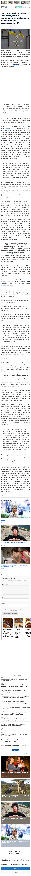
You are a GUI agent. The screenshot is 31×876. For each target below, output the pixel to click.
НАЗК (11, 255)
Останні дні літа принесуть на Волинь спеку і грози (15, 730)
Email (4, 603)
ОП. (23, 400)
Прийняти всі (15, 868)
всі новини (15, 750)
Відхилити (15, 872)
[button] (29, 853)
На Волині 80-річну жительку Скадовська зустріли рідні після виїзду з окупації (15, 740)
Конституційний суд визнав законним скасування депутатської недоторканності (8, 633)
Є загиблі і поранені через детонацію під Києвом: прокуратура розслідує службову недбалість (14, 719)
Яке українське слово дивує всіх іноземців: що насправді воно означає (14, 734)
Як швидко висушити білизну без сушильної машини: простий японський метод (13, 725)
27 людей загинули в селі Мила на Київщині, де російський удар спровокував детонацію (14, 691)
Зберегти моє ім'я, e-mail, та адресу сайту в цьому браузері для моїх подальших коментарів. (16, 610)
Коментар (5, 584)
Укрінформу (17, 64)
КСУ (3, 495)
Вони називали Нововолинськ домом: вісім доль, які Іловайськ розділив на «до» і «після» (15, 696)
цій (23, 864)
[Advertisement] (15, 87)
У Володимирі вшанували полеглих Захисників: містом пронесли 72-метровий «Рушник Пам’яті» (15, 685)
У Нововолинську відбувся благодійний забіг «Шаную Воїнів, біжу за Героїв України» (14, 713)
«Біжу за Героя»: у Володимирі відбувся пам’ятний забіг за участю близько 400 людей (14, 702)
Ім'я (3, 597)
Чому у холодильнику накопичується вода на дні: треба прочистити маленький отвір (14, 746)
